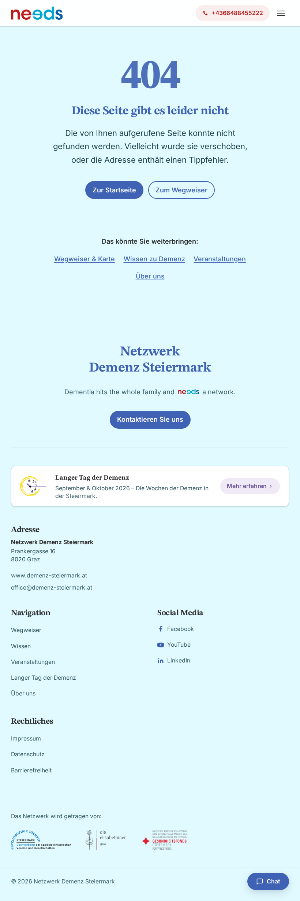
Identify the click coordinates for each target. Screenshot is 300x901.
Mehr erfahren (247, 486)
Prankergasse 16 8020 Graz (33, 555)
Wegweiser (26, 630)
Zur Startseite (114, 190)
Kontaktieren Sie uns (150, 419)
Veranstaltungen (220, 259)
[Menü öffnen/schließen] (281, 13)
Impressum (26, 738)
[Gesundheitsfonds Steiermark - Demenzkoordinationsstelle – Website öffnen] (164, 840)
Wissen (21, 646)
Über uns (150, 276)
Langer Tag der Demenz (43, 677)
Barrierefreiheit (31, 770)
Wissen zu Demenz (154, 259)
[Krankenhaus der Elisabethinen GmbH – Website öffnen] (106, 840)
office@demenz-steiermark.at (51, 587)
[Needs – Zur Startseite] (37, 13)
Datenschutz (28, 754)
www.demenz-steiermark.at (49, 575)
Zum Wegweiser (181, 190)
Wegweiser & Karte (84, 259)
